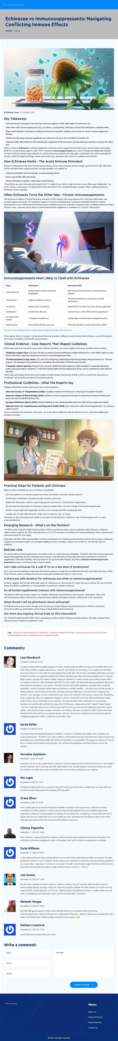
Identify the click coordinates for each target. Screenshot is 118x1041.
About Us (92, 1012)
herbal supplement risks (17, 635)
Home (8, 30)
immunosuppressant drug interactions (91, 632)
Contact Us (93, 1028)
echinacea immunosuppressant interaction (31, 632)
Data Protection (95, 1022)
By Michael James (11, 112)
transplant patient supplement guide (43, 635)
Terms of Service (95, 1017)
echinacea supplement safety (62, 632)
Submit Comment (82, 985)
